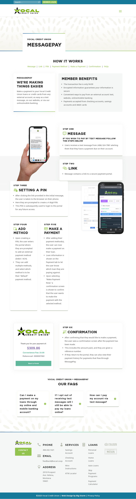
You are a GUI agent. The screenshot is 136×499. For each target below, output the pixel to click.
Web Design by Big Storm (74, 495)
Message (31, 66)
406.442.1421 (48, 450)
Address (49, 467)
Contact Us (23, 452)
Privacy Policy (94, 495)
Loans (93, 445)
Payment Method (59, 66)
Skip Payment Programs (92, 473)
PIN (47, 66)
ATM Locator (71, 473)
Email (47, 456)
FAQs (106, 66)
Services (72, 445)
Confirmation (95, 66)
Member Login (49, 2)
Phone (48, 445)
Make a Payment (78, 66)
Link (40, 66)
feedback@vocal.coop (53, 461)
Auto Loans (93, 465)
